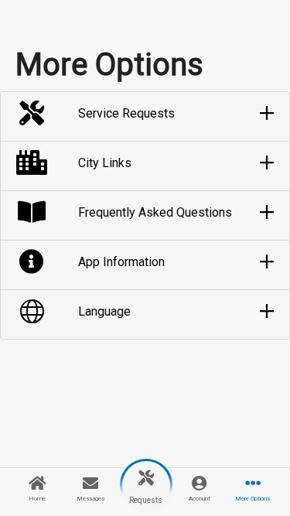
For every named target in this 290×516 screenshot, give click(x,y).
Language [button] (104, 311)
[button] (145, 113)
